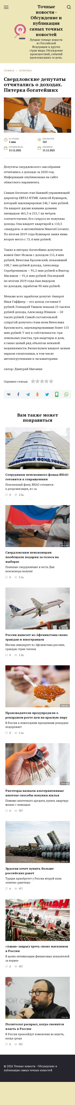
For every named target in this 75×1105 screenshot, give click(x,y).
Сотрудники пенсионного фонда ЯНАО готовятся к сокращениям (36, 476)
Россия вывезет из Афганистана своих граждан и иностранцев (36, 637)
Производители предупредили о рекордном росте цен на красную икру (36, 715)
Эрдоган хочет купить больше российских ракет (29, 870)
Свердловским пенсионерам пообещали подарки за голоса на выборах (32, 557)
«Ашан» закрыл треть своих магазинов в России (36, 948)
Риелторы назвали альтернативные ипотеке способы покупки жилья (34, 792)
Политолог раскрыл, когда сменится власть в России (34, 1026)
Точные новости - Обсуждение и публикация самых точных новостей (46, 20)
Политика (16, 124)
